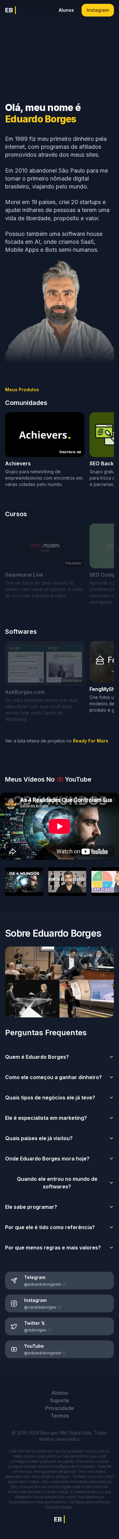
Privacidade (59, 1408)
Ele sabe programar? (31, 1207)
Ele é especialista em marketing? (46, 1118)
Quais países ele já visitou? (39, 1138)
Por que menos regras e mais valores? (53, 1247)
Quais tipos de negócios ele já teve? (50, 1097)
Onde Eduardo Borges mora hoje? (47, 1158)
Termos (59, 1415)
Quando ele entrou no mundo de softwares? (57, 1183)
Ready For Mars (90, 740)
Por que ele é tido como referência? (50, 1227)
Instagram (98, 10)
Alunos (66, 10)
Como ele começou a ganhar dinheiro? (53, 1077)
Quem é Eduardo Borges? (37, 1057)
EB (11, 10)
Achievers (18, 463)
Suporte (59, 1400)
